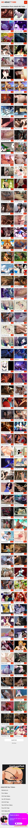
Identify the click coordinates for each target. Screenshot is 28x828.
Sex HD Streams (6, 799)
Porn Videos (5, 793)
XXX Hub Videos (6, 796)
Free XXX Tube (5, 808)
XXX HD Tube (5, 802)
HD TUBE (8, 2)
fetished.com (5, 790)
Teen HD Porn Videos (7, 805)
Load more (14, 740)
